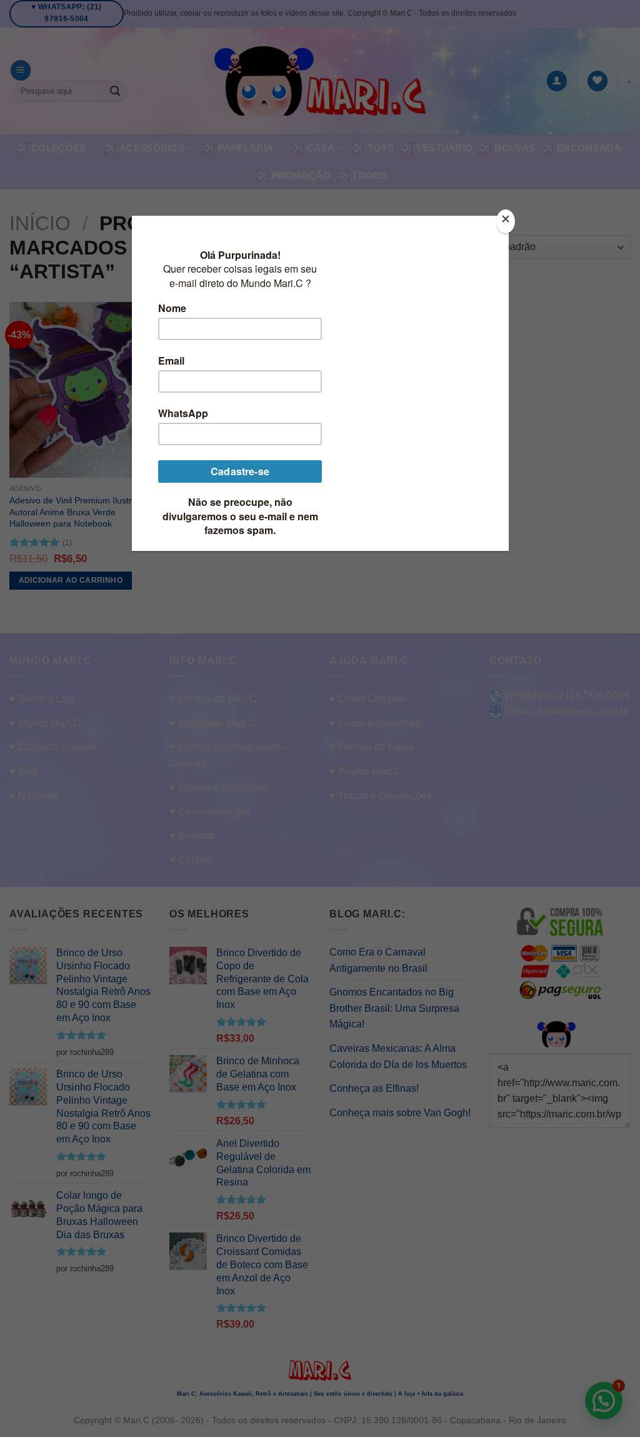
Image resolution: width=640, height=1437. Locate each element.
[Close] (505, 221)
